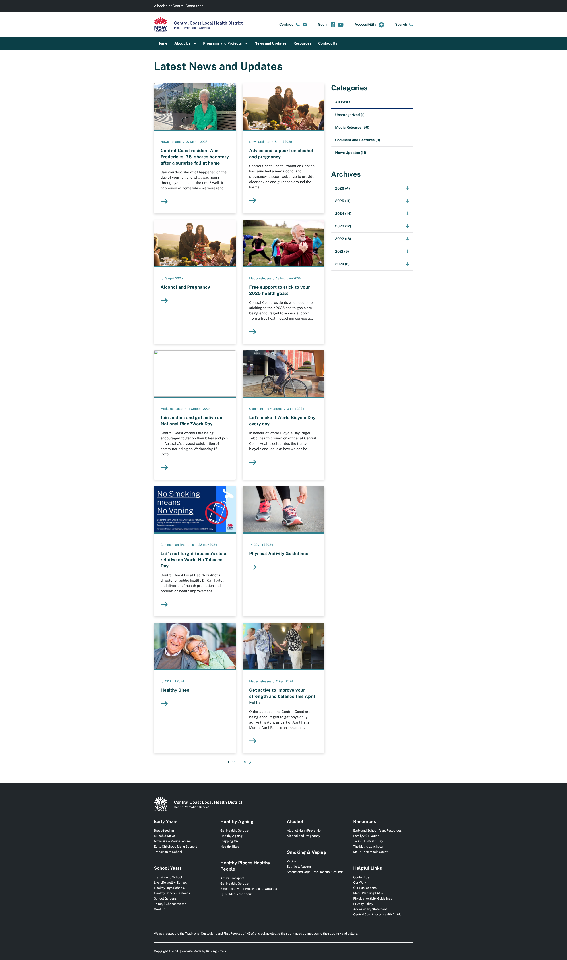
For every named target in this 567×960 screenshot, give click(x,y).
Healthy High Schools (169, 888)
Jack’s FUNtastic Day (368, 841)
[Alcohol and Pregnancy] (195, 243)
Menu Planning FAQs (368, 893)
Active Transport (232, 878)
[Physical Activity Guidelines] (283, 509)
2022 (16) (343, 239)
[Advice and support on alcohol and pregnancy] (283, 106)
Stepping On (229, 841)
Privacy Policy (363, 904)
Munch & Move (164, 836)
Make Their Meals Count (370, 852)
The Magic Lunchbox (368, 846)
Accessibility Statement (370, 909)
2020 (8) (342, 264)
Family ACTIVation (366, 836)
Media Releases (260, 278)
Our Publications (365, 888)
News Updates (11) (350, 153)
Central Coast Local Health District (378, 914)
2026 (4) (342, 188)
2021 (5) (342, 251)
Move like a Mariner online (172, 841)
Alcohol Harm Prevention (304, 830)
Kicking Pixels (216, 951)
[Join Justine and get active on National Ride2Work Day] (195, 373)
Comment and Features (265, 408)
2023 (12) (343, 226)
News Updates (171, 141)
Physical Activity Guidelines (372, 898)
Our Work (359, 882)
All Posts (342, 102)
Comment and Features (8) (357, 140)
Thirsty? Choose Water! (170, 904)
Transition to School (168, 852)
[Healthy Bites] (195, 646)
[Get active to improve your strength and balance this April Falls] (283, 646)
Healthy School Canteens (172, 893)
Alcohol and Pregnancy (303, 836)
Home (162, 43)
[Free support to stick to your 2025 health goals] (283, 243)
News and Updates (270, 43)
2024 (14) (343, 213)
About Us (182, 43)
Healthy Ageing (231, 836)
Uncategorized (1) (350, 115)
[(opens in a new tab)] (333, 24)
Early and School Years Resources (377, 830)
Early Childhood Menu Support (175, 846)
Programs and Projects (222, 43)
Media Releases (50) (352, 127)
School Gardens (165, 898)
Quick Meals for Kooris (236, 894)
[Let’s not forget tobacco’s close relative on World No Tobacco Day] (195, 509)
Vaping (292, 861)
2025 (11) (342, 201)
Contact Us (327, 43)
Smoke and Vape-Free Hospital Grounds (248, 888)
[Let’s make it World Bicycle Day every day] (283, 373)
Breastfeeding (164, 830)
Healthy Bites (229, 846)
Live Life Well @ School (170, 882)
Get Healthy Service (234, 830)
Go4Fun (159, 909)
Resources (302, 43)
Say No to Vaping (299, 866)
